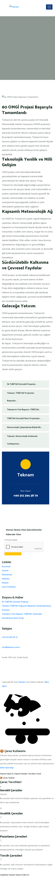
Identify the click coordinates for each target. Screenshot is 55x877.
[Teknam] (14, 7)
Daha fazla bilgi (7, 767)
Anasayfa (8, 24)
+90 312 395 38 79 (25, 495)
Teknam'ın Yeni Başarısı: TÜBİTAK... (23, 409)
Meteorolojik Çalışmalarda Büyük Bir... (24, 427)
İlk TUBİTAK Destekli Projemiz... (22, 384)
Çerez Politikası (9, 587)
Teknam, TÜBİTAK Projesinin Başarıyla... (20, 396)
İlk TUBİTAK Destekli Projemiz (15, 602)
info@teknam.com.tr (11, 647)
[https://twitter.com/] (2, 667)
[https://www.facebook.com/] (2, 671)
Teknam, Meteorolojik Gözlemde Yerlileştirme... (22, 440)
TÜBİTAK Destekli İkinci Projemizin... (24, 418)
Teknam (21, 682)
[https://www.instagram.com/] (2, 663)
